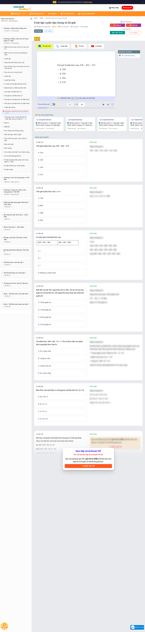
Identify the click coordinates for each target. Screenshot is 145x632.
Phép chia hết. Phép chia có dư (14, 62)
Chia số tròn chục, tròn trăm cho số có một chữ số (17, 67)
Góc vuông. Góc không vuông (13, 131)
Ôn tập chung (8, 169)
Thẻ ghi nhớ (46, 46)
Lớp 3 (35, 18)
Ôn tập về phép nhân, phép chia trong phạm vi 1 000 (16, 161)
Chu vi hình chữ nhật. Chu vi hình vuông (16, 152)
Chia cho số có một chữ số (13, 72)
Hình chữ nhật (8, 144)
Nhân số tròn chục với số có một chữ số (16, 48)
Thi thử (81, 46)
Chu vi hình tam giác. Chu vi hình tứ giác (15, 139)
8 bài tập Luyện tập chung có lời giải (56, 18)
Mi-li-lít (6, 123)
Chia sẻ (118, 25)
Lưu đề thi (134, 32)
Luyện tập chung (9, 80)
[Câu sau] (82, 104)
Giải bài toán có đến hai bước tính (15, 88)
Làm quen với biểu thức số (13, 92)
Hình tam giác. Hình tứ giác (13, 134)
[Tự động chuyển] (104, 105)
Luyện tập (7, 59)
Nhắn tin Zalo (139, 627)
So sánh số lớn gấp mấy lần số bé (15, 84)
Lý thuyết (98, 46)
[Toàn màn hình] (113, 105)
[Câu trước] (70, 104)
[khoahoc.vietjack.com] (22, 8)
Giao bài (134, 25)
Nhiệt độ (7, 127)
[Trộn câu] (108, 105)
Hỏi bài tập (4, 627)
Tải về (119, 32)
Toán (41, 18)
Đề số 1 (37, 39)
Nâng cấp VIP (89, 466)
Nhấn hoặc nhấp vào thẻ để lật (77, 98)
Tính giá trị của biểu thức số (13, 96)
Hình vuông (8, 148)
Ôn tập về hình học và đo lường (14, 166)
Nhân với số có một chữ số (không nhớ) (15, 54)
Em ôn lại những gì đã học (12, 156)
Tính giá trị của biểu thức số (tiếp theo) (16, 99)
